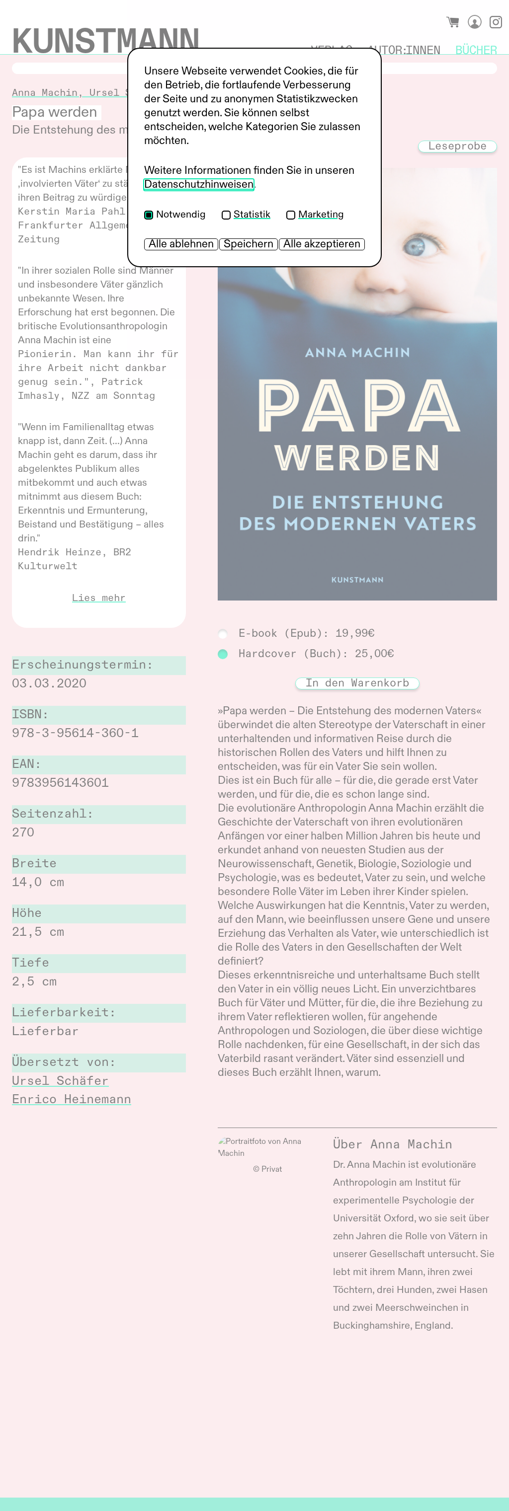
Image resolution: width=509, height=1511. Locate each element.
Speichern (248, 244)
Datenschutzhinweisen (199, 184)
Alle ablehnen (181, 244)
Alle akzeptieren (321, 244)
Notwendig (181, 215)
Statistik (252, 215)
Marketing (321, 215)
